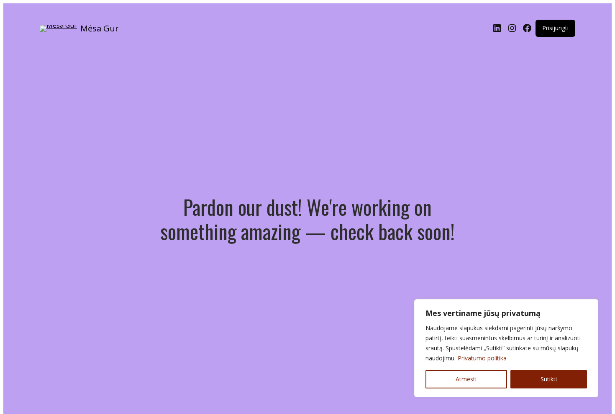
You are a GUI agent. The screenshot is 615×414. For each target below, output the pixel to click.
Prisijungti (555, 28)
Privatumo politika (482, 358)
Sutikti (549, 379)
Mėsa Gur (99, 28)
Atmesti (466, 379)
